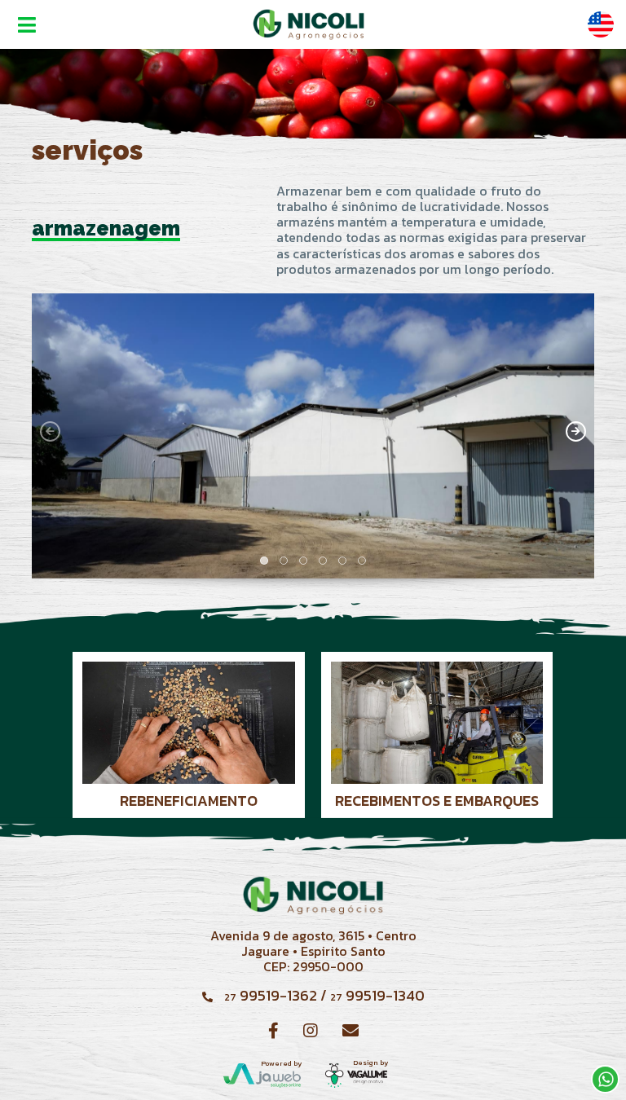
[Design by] (356, 1074)
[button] (264, 560)
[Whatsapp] (605, 1079)
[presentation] (50, 431)
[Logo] (308, 24)
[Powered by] (262, 1074)
